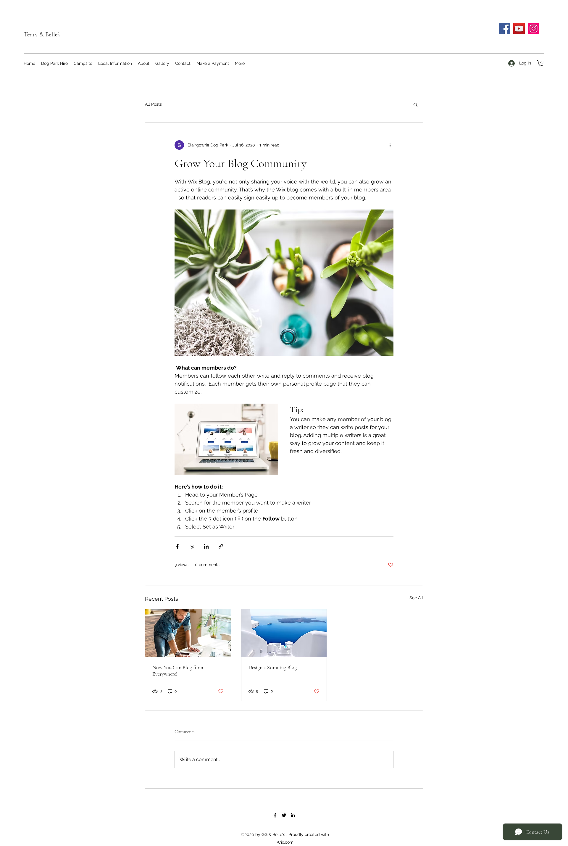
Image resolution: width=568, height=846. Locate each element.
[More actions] (389, 145)
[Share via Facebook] (177, 546)
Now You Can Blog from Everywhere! (177, 670)
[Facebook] (504, 28)
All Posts (153, 104)
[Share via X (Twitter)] (192, 546)
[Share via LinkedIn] (206, 546)
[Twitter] (284, 815)
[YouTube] (519, 28)
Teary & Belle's (42, 34)
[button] (540, 63)
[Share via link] (221, 546)
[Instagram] (533, 28)
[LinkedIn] (293, 815)
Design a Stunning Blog (272, 667)
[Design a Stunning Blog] (284, 633)
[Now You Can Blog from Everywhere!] (188, 633)
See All (416, 597)
